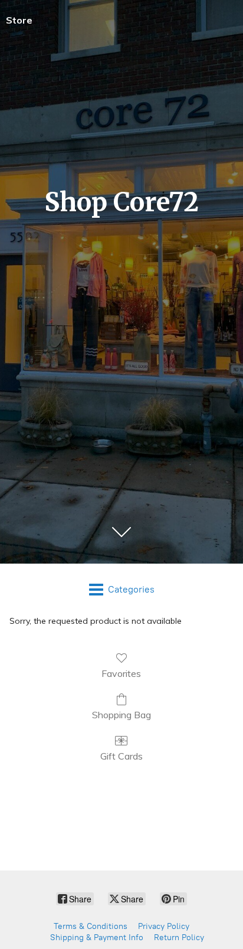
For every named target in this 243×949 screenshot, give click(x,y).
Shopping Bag (121, 715)
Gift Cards (121, 756)
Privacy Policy (163, 926)
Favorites (121, 673)
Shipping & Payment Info (96, 937)
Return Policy (179, 937)
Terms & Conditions (90, 926)
